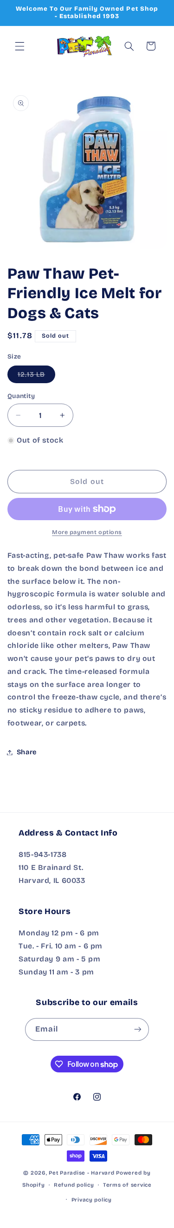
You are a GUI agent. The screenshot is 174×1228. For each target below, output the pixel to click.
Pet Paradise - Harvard (81, 1172)
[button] (19, 46)
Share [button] (27, 752)
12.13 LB (36, 376)
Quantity (21, 396)
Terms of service (127, 1185)
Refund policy (74, 1185)
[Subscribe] (137, 1029)
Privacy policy (91, 1199)
